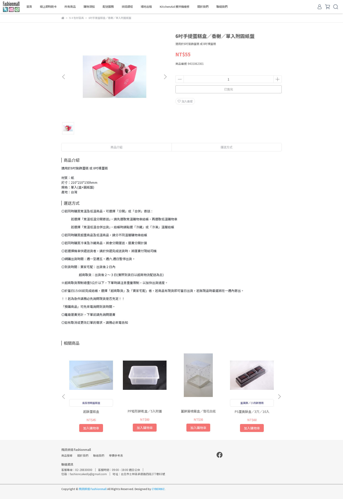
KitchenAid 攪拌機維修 (174, 7)
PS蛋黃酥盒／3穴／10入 (252, 411)
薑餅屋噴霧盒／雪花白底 (198, 411)
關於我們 (202, 7)
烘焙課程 (127, 7)
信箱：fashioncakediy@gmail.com (84, 474)
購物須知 (89, 7)
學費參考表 (116, 455)
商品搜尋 (66, 455)
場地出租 (146, 7)
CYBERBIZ (158, 489)
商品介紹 (116, 147)
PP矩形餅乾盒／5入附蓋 (145, 411)
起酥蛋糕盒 (91, 411)
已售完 (228, 89)
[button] (165, 76)
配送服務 (108, 7)
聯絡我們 (221, 7)
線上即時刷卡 (48, 7)
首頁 (29, 7)
